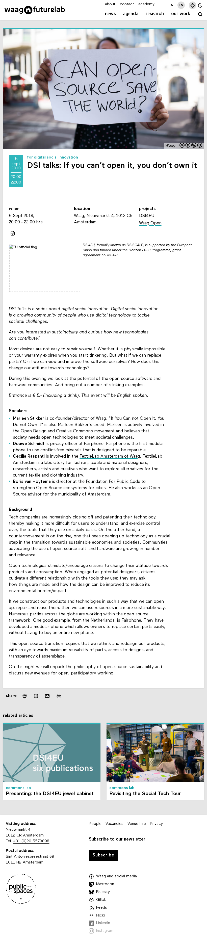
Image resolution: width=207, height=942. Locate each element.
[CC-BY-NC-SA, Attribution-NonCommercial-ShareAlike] (191, 146)
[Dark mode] (200, 5)
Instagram (104, 931)
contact (127, 4)
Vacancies (114, 824)
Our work (180, 14)
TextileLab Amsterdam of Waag (110, 456)
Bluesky (103, 892)
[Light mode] (192, 5)
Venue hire (136, 824)
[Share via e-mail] (47, 696)
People (95, 824)
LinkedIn (103, 923)
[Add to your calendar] (12, 233)
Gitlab (101, 900)
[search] (200, 14)
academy (146, 4)
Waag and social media (116, 876)
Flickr (100, 915)
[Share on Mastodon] (24, 696)
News (110, 14)
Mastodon (105, 884)
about (110, 4)
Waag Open (150, 223)
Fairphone (93, 444)
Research (155, 14)
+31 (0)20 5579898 (31, 841)
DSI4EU (146, 216)
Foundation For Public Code (113, 482)
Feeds (101, 908)
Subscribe (103, 855)
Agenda (130, 14)
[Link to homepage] (34, 10)
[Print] (58, 696)
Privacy (156, 824)
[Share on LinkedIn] (36, 696)
